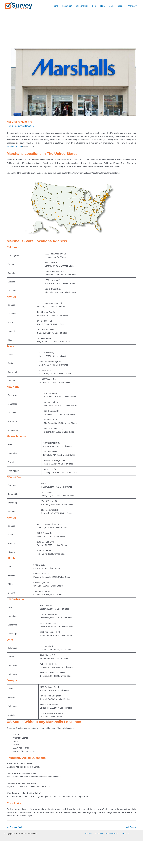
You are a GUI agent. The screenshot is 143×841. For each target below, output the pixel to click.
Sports (120, 6)
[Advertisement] (71, 28)
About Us (87, 833)
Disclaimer (98, 833)
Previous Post (14, 827)
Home (55, 6)
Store (93, 6)
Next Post (130, 827)
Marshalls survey (14, 146)
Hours (10, 126)
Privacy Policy (111, 833)
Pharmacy (132, 6)
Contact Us (124, 833)
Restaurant (67, 6)
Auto (111, 6)
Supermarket (81, 6)
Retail (102, 6)
